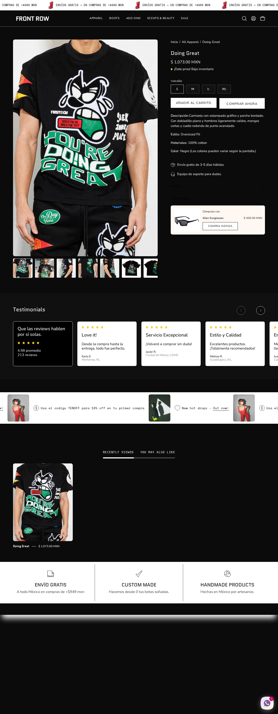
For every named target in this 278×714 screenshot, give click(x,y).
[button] (244, 18)
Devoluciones (180, 198)
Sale (16, 667)
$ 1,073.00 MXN (49, 546)
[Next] (260, 310)
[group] (139, 343)
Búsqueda (73, 637)
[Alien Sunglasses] (187, 220)
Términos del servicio (82, 675)
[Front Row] (32, 18)
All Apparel (190, 42)
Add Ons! (20, 652)
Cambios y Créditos (81, 652)
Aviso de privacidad (81, 660)
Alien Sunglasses (213, 218)
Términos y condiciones (84, 667)
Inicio (174, 42)
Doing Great (21, 546)
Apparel (19, 637)
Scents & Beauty (26, 660)
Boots (17, 645)
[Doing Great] (23, 268)
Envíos (175, 186)
